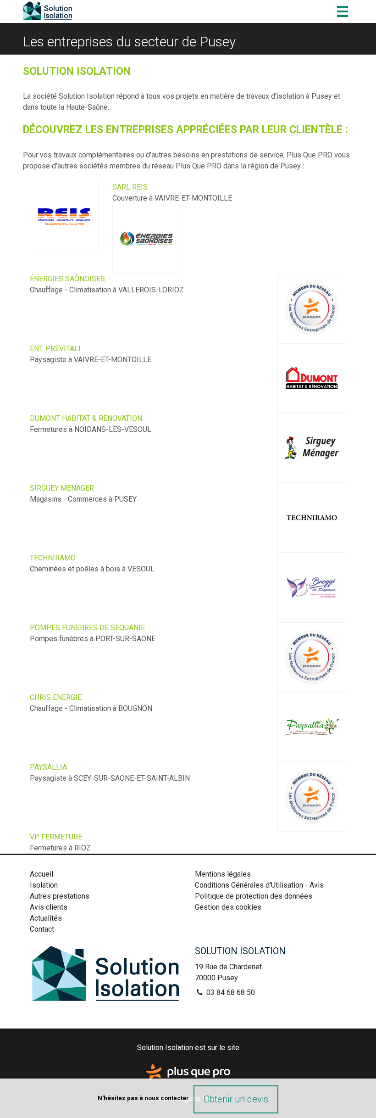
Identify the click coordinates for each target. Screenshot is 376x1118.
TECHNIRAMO (53, 557)
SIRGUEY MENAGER (62, 488)
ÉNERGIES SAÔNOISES (67, 278)
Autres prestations (59, 896)
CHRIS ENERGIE (56, 697)
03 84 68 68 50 (230, 992)
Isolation (44, 885)
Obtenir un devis (236, 1099)
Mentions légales (223, 874)
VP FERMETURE (56, 837)
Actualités (46, 918)
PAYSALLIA (48, 767)
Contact (42, 929)
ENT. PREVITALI (55, 348)
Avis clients (48, 907)
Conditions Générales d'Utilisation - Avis (259, 885)
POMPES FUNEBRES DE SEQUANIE (87, 627)
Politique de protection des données (253, 896)
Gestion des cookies (228, 907)
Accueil (41, 874)
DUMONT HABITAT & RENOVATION (86, 418)
